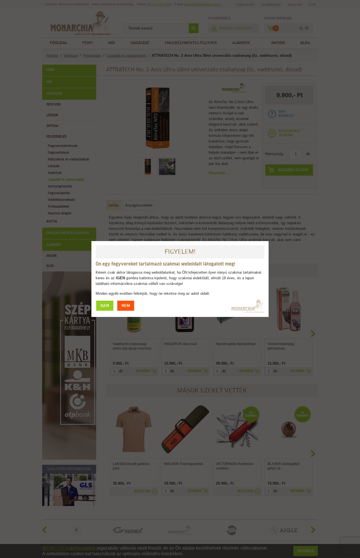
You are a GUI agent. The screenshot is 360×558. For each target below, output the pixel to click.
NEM (126, 306)
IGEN (104, 306)
